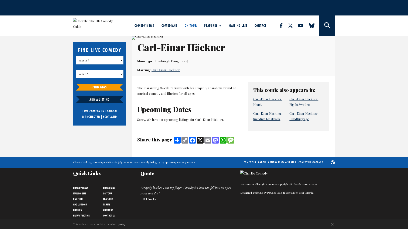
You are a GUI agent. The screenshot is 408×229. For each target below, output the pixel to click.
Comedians (169, 25)
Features (211, 25)
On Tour (191, 25)
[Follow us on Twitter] (292, 25)
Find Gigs (99, 87)
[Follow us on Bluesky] (314, 25)
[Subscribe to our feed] (332, 162)
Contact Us (109, 215)
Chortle (309, 192)
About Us (108, 210)
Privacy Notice (81, 215)
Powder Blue (274, 192)
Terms (106, 204)
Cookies (77, 210)
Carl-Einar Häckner (166, 70)
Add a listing (99, 99)
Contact (260, 25)
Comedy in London (255, 162)
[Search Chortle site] (327, 25)
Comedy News (144, 25)
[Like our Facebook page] (284, 25)
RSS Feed (78, 199)
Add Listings (80, 204)
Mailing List (238, 25)
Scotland (110, 116)
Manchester (91, 116)
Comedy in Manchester (282, 162)
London (111, 111)
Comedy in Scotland (311, 162)
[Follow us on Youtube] (303, 25)
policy (122, 224)
